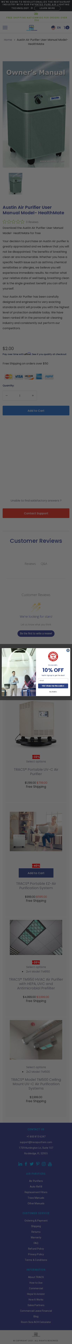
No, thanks (53, 692)
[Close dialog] (68, 650)
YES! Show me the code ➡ (53, 686)
